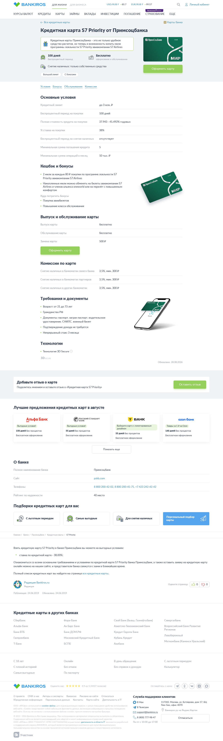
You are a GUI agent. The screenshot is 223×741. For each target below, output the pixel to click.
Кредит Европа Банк (126, 632)
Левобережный (173, 635)
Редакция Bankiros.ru (36, 582)
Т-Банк (18, 643)
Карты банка (175, 22)
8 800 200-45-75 (124, 487)
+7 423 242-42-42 (145, 487)
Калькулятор (172, 667)
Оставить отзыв (190, 384)
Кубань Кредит (123, 638)
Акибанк (119, 643)
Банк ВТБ (19, 632)
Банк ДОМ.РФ (72, 632)
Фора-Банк (70, 620)
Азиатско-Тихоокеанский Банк (132, 626)
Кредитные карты (55, 535)
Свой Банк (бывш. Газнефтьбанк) (133, 620)
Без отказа (70, 667)
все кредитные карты (95, 573)
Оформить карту (163, 68)
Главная (17, 535)
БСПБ (67, 643)
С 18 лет (19, 661)
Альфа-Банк (21, 626)
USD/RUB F (113, 4)
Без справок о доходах (127, 667)
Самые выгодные (24, 673)
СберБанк (19, 620)
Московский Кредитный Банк (82, 638)
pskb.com (99, 478)
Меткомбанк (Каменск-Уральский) (184, 641)
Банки (26, 535)
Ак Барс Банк (72, 626)
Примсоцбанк (38, 535)
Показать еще (111, 449)
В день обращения (125, 661)
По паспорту (71, 673)
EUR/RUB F (137, 4)
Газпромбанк (21, 638)
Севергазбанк (172, 620)
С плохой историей (25, 667)
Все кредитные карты (57, 22)
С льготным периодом (177, 661)
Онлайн (68, 661)
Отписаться (185, 718)
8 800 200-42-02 (103, 487)
